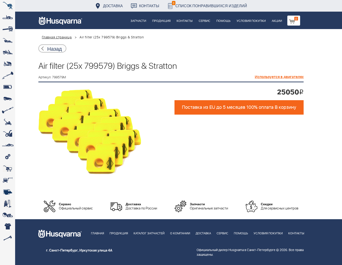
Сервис (204, 21)
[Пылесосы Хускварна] (7, 203)
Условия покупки (251, 21)
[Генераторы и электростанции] (7, 168)
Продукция (161, 21)
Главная (97, 233)
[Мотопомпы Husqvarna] (7, 192)
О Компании (180, 233)
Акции (277, 21)
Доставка (113, 5)
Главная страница (57, 37)
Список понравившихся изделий (210, 4)
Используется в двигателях (279, 77)
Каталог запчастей (149, 233)
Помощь (223, 21)
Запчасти (138, 21)
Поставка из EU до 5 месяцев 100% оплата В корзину (239, 107)
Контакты (149, 5)
